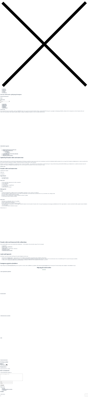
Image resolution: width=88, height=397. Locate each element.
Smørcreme (8, 152)
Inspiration (4, 89)
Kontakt (3, 388)
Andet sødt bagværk (6, 154)
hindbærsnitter (10, 257)
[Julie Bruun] (2, 99)
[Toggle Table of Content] (1, 148)
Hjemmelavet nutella (5, 249)
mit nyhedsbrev (45, 265)
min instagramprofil (11, 265)
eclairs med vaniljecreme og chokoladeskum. (16, 259)
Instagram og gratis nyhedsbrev (8, 155)
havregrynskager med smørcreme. (34, 258)
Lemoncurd (4, 245)
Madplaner (4, 90)
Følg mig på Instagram (4, 96)
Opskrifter (4, 88)
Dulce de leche (4, 247)
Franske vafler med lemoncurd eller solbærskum (10, 153)
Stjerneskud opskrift (3, 293)
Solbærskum (4, 248)
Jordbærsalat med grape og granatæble (5, 315)
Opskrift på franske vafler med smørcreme (9, 149)
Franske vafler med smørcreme (8, 150)
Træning (3, 91)
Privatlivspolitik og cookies (7, 389)
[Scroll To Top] (0, 395)
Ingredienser (4, 92)
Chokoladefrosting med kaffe (7, 250)
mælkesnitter (10, 246)
